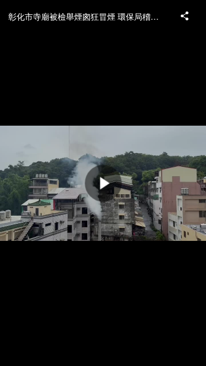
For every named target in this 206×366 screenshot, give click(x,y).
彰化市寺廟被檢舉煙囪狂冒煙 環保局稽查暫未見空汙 (89, 16)
